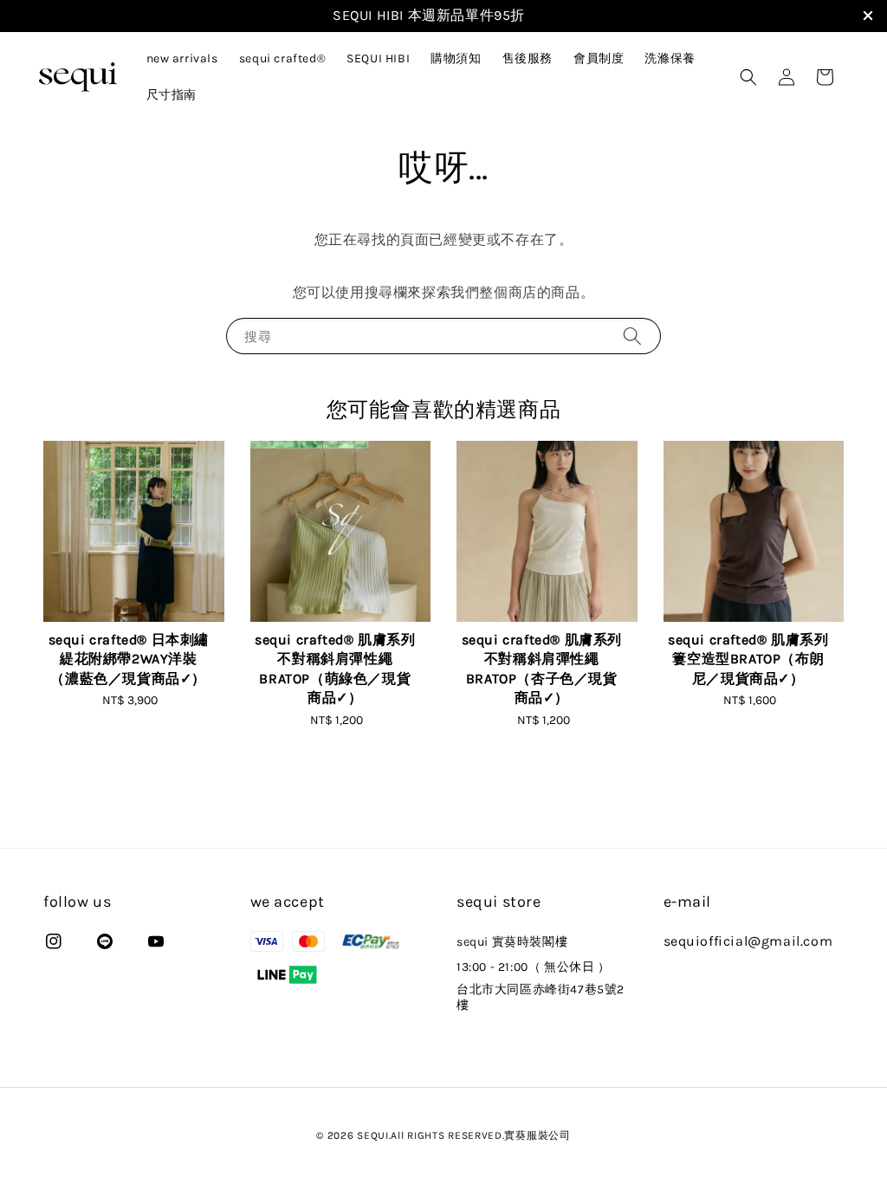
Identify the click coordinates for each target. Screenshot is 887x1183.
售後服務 (527, 58)
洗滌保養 (669, 58)
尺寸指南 (171, 94)
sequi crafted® (282, 58)
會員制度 (598, 58)
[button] (748, 77)
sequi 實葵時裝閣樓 (511, 941)
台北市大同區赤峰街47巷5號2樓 (540, 997)
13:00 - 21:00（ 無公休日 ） (533, 967)
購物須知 (456, 58)
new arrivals (182, 58)
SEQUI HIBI (378, 58)
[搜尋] (632, 335)
